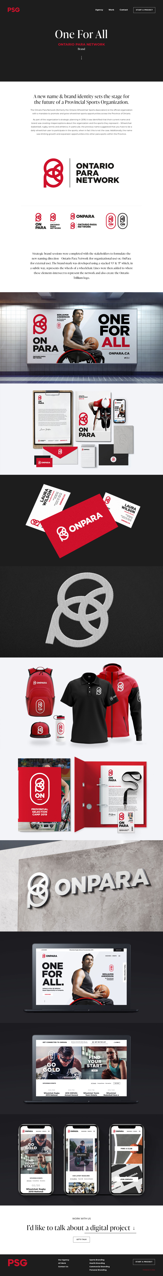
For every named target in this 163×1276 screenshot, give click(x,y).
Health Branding (97, 1263)
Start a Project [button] (144, 10)
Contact (124, 10)
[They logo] (14, 10)
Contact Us (63, 1267)
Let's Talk (81, 1239)
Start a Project (144, 1262)
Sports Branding (96, 1260)
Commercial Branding (99, 1267)
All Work (62, 1263)
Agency (99, 10)
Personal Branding (98, 1270)
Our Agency (63, 1260)
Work (111, 10)
